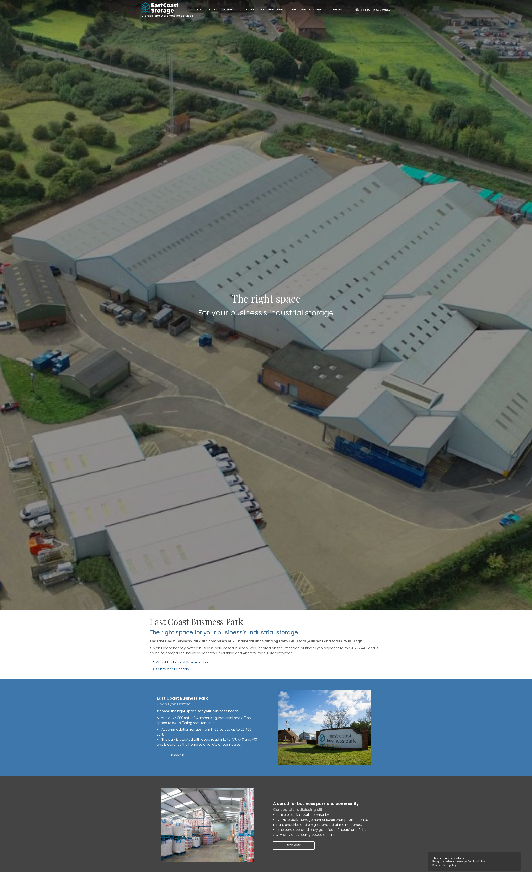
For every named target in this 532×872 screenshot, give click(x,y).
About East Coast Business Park (182, 662)
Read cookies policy (444, 865)
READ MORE (177, 755)
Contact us (339, 9)
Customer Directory (172, 669)
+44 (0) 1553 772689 (373, 10)
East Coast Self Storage (310, 9)
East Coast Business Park (265, 9)
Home (201, 9)
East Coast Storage (223, 9)
